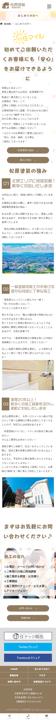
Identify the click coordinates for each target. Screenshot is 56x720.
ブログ (42, 675)
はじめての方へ (42, 669)
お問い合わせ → (28, 608)
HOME (7, 23)
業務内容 (14, 675)
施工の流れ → (28, 160)
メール (46, 718)
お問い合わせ (14, 681)
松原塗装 (28, 689)
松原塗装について (42, 681)
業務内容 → (28, 618)
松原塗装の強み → (28, 150)
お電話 (28, 718)
